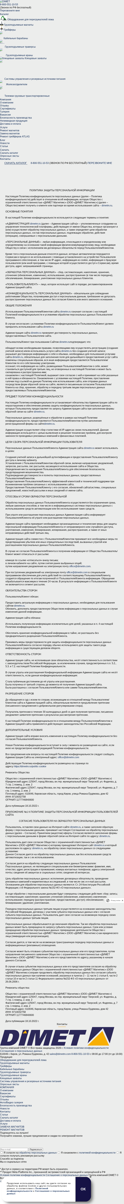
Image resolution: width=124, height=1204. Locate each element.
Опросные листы (9, 156)
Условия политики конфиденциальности (86, 1048)
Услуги (3, 1123)
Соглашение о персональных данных (21, 1051)
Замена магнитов (10, 133)
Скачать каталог (9, 153)
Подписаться (36, 1149)
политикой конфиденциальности (97, 1152)
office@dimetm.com (79, 566)
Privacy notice (115, 900)
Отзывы (4, 105)
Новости (5, 143)
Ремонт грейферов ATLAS (15, 136)
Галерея (4, 111)
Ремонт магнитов (9, 130)
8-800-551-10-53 (9, 4)
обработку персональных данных (38, 1152)
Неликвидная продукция (13, 120)
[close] (122, 900)
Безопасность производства (16, 117)
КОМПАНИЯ (7, 1087)
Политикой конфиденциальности (27, 1189)
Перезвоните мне (100, 163)
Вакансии (5, 114)
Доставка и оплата (10, 123)
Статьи (4, 146)
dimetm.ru (107, 205)
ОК (83, 1189)
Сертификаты (8, 108)
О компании (6, 102)
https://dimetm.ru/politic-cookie (30, 766)
